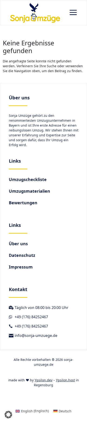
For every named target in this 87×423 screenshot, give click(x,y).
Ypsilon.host (65, 380)
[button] (8, 414)
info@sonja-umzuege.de (36, 335)
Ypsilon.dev (43, 380)
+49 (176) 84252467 (31, 316)
